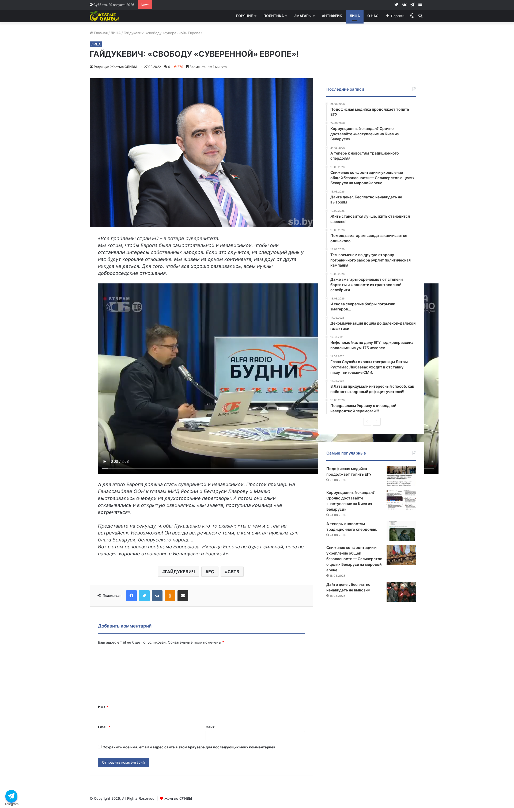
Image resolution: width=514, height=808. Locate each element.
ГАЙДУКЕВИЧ (180, 571)
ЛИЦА (355, 16)
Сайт (210, 727)
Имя (103, 707)
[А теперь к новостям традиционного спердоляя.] (401, 531)
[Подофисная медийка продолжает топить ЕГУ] (401, 476)
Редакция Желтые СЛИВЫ (115, 67)
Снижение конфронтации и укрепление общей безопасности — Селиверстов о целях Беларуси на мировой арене (354, 558)
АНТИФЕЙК (332, 16)
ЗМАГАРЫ (302, 16)
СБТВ (233, 571)
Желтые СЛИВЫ (178, 798)
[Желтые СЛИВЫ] (105, 16)
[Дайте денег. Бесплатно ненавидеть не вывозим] (401, 592)
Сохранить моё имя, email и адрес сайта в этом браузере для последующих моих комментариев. (190, 747)
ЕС (211, 571)
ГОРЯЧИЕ (244, 16)
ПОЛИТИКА (273, 16)
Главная (100, 33)
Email (104, 727)
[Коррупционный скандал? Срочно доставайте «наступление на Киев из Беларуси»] (401, 500)
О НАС (373, 16)
